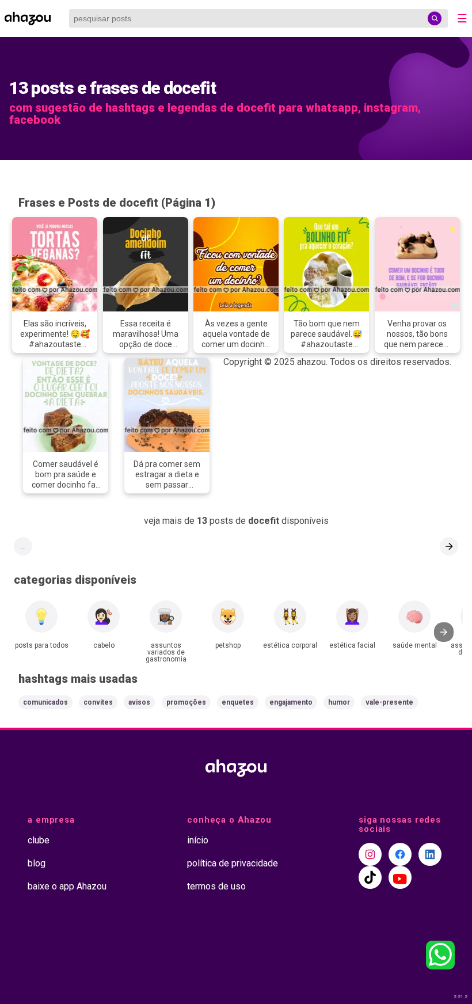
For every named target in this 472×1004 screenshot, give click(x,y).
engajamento (291, 702)
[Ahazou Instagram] (370, 854)
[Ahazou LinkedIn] (429, 854)
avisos (139, 702)
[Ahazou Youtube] (400, 877)
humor (339, 702)
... (23, 546)
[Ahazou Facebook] (400, 854)
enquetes (238, 702)
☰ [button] (462, 18)
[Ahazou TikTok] (370, 877)
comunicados (45, 702)
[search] (434, 18)
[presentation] (444, 632)
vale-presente (389, 702)
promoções (186, 702)
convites (98, 702)
